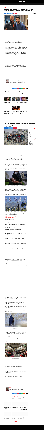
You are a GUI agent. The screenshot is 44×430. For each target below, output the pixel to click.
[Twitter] (2, 35)
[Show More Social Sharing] (17, 13)
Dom (29, 15)
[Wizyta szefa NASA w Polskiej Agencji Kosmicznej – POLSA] (7, 404)
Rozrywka (30, 136)
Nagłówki (30, 130)
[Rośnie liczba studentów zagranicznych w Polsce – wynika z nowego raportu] (15, 414)
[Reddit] (2, 38)
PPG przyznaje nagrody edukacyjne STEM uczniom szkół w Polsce (23, 418)
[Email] (2, 41)
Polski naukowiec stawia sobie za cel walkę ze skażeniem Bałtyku (7, 418)
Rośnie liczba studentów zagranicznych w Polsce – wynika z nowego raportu (15, 418)
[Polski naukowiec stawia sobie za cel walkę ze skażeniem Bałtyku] (7, 414)
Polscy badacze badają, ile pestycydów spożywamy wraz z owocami (15, 407)
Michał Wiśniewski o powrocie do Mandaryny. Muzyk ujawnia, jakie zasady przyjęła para (24, 103)
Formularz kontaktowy (31, 141)
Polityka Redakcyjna (31, 143)
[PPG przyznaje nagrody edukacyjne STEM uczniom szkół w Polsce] (24, 414)
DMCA (29, 142)
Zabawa (5, 7)
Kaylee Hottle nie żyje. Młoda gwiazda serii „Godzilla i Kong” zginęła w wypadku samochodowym (7, 103)
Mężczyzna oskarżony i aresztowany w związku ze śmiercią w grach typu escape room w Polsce (15, 111)
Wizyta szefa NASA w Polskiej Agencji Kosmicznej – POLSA (7, 407)
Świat (29, 131)
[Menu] (4, 4)
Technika (30, 134)
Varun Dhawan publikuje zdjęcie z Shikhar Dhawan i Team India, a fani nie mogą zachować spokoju (22, 398)
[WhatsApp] (2, 39)
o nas (29, 140)
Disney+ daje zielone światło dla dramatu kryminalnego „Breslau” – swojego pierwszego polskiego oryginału (23, 112)
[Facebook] (2, 33)
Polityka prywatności (31, 144)
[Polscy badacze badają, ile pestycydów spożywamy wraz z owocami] (15, 404)
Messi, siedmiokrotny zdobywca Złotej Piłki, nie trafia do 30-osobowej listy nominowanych (10, 398)
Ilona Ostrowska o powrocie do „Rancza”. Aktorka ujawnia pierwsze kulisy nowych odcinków (15, 103)
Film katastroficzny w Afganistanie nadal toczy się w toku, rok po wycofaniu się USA (10, 92)
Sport (29, 135)
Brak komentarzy (9, 126)
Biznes (30, 132)
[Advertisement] (16, 36)
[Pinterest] (2, 36)
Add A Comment (16, 421)
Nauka (29, 133)
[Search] (39, 4)
